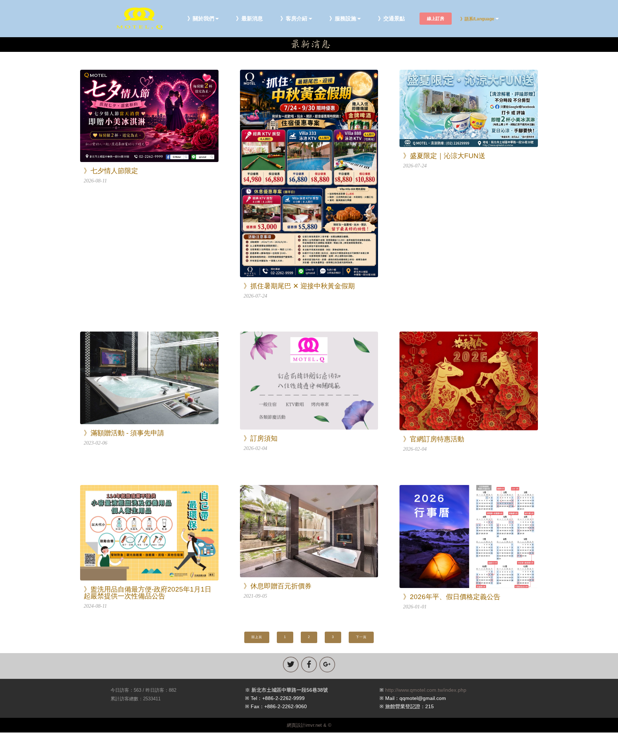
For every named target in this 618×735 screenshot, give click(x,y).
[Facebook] (309, 664)
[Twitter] (291, 664)
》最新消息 (249, 18)
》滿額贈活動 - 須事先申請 (124, 433)
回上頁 (256, 637)
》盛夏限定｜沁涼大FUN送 (444, 156)
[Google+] (327, 664)
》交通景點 (391, 18)
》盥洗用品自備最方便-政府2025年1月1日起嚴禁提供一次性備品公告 (147, 592)
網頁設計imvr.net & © (309, 725)
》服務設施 (342, 18)
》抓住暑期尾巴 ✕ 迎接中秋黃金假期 (299, 286)
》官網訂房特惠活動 (433, 439)
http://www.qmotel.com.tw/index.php (425, 690)
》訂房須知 (261, 438)
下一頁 (361, 637)
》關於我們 (200, 18)
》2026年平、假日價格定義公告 (451, 597)
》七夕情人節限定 (111, 171)
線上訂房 (435, 18)
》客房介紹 (293, 18)
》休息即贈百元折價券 (278, 586)
